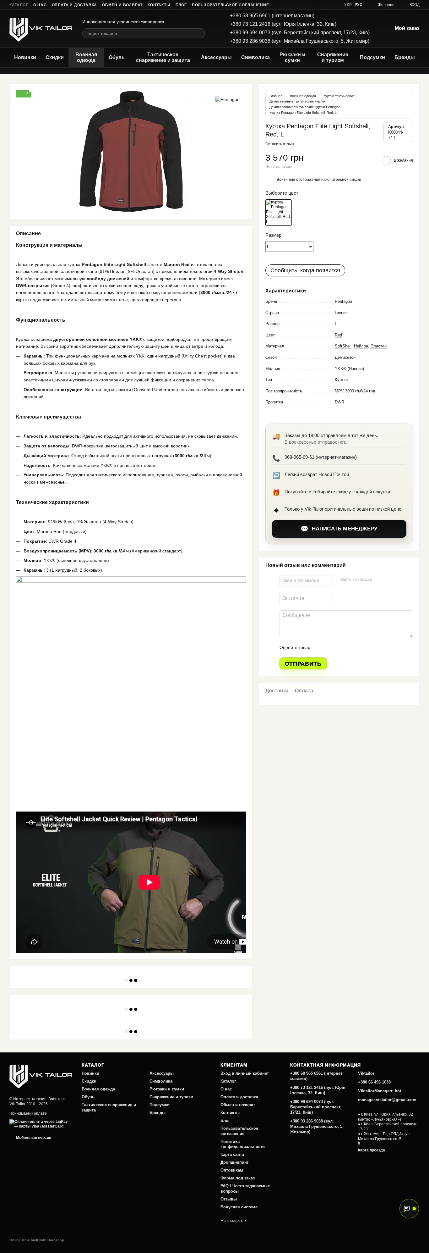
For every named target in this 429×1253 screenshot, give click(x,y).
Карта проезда (371, 1150)
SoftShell (343, 346)
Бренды (404, 57)
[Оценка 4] (351, 647)
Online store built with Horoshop (36, 1240)
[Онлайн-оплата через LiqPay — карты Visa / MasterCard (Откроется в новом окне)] (40, 1124)
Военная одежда (86, 57)
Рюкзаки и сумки (292, 57)
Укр (348, 5)
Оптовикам (231, 1170)
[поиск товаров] (200, 33)
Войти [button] (282, 179)
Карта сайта (232, 1154)
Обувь (117, 57)
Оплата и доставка (74, 5)
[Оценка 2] (331, 647)
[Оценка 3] (341, 647)
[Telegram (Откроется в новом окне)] (326, 4)
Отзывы (228, 1199)
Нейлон (361, 346)
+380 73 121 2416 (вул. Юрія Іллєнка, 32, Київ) (283, 24)
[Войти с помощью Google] (389, 580)
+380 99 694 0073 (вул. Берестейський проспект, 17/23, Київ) (300, 32)
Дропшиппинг (234, 1162)
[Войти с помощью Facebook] (379, 580)
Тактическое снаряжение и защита (163, 57)
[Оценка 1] (321, 647)
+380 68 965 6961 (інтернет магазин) (272, 15)
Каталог (18, 5)
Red (338, 335)
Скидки (55, 57)
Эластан (379, 346)
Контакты (159, 5)
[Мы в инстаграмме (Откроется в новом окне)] (319, 4)
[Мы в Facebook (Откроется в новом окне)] (304, 4)
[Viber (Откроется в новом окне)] (334, 4)
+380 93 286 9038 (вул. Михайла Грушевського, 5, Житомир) (299, 41)
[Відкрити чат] (409, 1208)
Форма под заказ (237, 1178)
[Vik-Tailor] (40, 1075)
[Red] (278, 212)
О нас (40, 5)
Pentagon (343, 301)
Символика (255, 57)
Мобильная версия (33, 1137)
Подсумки (372, 57)
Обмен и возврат (122, 5)
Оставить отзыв (279, 144)
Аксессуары (216, 57)
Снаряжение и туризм (332, 57)
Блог (181, 5)
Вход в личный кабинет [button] (244, 1073)
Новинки (25, 57)
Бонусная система (239, 1207)
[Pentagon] (227, 99)
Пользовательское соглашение (230, 5)
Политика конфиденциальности (242, 1144)
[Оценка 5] (361, 647)
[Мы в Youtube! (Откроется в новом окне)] (311, 4)
